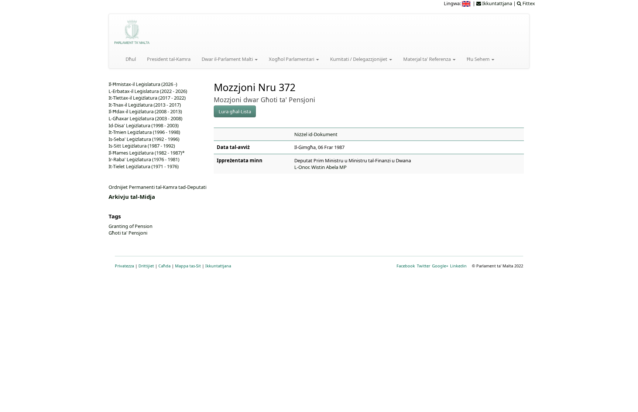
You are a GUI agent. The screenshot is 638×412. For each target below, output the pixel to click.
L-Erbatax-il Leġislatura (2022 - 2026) (148, 91)
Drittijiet (146, 266)
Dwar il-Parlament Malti (228, 59)
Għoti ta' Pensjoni (128, 232)
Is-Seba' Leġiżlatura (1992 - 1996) (144, 139)
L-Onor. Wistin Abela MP (320, 167)
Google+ (440, 266)
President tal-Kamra (169, 59)
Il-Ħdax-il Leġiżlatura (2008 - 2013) (145, 111)
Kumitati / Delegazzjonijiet (359, 59)
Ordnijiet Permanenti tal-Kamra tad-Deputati (157, 187)
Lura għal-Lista (235, 111)
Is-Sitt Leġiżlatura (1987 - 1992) (142, 145)
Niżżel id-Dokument (315, 134)
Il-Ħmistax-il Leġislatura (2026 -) (143, 84)
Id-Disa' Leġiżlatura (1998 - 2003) (144, 125)
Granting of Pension (130, 226)
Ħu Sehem (479, 59)
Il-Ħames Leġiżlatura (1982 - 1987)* (147, 152)
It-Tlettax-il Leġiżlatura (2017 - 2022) (147, 97)
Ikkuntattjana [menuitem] (496, 3)
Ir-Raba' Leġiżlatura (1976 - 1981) (144, 159)
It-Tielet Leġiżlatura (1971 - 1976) (144, 166)
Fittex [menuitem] (528, 3)
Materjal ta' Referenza (427, 59)
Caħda (164, 266)
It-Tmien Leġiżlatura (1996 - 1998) (144, 132)
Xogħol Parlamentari (292, 59)
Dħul (131, 59)
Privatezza (124, 266)
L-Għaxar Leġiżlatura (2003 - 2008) (145, 118)
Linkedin (458, 266)
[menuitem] (466, 3)
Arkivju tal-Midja (132, 196)
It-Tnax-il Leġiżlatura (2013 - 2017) (145, 104)
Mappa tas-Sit (188, 266)
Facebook (406, 266)
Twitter (423, 266)
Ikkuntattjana (218, 266)
